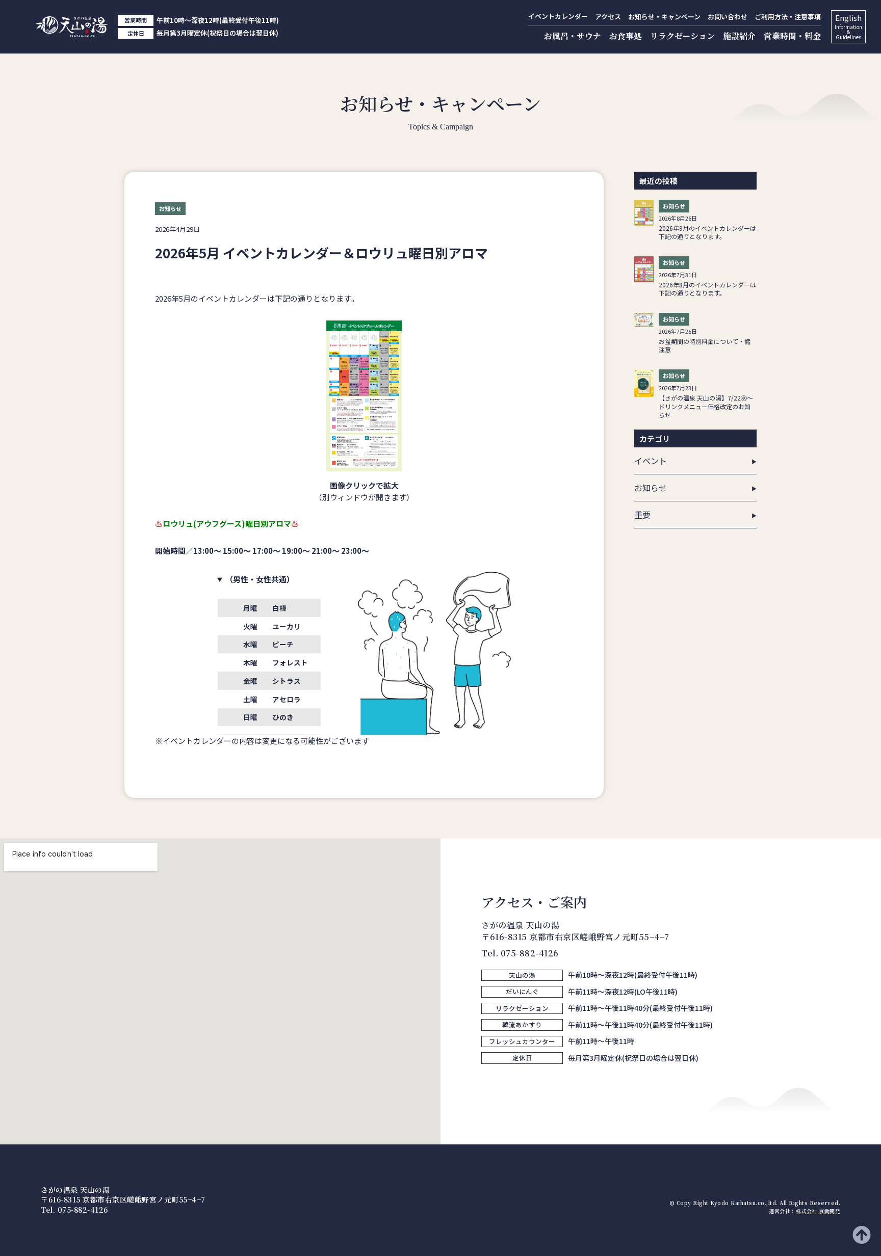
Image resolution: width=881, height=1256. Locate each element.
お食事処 (625, 36)
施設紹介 (739, 36)
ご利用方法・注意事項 (788, 16)
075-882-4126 (530, 953)
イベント (650, 461)
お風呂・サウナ (572, 36)
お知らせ (650, 488)
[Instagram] (489, 1081)
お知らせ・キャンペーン (664, 16)
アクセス (608, 16)
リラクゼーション (682, 36)
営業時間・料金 (792, 36)
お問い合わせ (727, 16)
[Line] (509, 1081)
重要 (642, 515)
